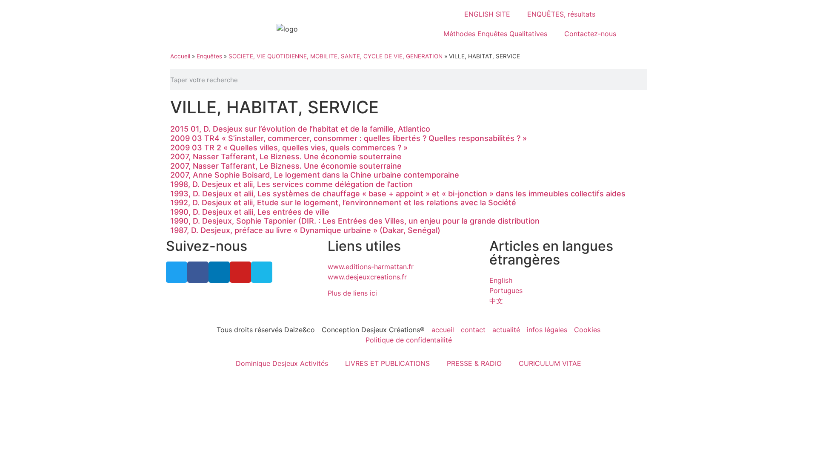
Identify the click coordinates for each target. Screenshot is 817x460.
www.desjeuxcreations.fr (367, 277)
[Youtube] (240, 272)
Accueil (180, 56)
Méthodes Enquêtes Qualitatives (495, 33)
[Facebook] (198, 272)
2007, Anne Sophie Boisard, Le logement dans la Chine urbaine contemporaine (314, 174)
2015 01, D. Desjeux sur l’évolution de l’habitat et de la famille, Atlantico (300, 128)
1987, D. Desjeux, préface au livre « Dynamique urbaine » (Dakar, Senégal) (305, 230)
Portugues (506, 290)
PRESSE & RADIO (474, 363)
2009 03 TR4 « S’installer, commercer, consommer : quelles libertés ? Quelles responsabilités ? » (348, 138)
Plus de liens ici (352, 293)
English (500, 280)
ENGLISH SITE (487, 14)
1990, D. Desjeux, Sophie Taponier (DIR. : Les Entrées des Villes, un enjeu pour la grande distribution (355, 220)
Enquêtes (209, 56)
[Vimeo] (261, 272)
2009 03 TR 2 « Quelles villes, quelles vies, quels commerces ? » (289, 147)
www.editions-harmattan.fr (371, 266)
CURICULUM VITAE (550, 363)
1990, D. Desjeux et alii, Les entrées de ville (249, 211)
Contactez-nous (590, 33)
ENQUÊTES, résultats (561, 14)
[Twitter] (176, 272)
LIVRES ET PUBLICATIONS (387, 363)
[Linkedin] (219, 272)
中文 (496, 300)
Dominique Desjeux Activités (282, 363)
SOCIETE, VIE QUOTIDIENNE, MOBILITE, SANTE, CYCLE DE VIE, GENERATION (336, 56)
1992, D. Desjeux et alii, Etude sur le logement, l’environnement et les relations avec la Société (343, 202)
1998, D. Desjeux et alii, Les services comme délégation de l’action (291, 184)
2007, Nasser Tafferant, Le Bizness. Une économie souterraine (286, 156)
